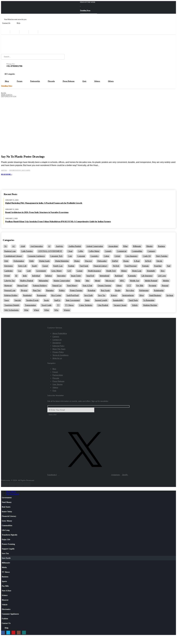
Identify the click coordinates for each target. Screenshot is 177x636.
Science (114, 295)
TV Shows (69, 305)
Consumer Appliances (36, 256)
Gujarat (79, 271)
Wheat (36, 310)
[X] (14, 31)
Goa (19, 271)
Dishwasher (102, 261)
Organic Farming (104, 285)
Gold (29, 271)
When (46, 310)
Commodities (137, 251)
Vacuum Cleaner (120, 305)
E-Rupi (137, 261)
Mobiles (166, 280)
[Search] (60, 56)
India (25, 276)
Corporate (81, 256)
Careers (55, 336)
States (87, 300)
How (163, 271)
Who (56, 310)
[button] (2, 489)
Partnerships (57, 375)
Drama (126, 261)
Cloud (70, 251)
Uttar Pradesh (103, 305)
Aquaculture (113, 246)
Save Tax (101, 295)
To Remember (148, 300)
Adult (22, 246)
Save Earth (26, 170)
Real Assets (105, 290)
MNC (122, 280)
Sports (46, 300)
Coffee (80, 251)
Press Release (69, 81)
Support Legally (101, 300)
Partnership (35, 81)
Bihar (125, 246)
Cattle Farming (27, 251)
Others (111, 81)
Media (77, 280)
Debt (6, 261)
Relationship (159, 290)
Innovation (61, 276)
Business (161, 246)
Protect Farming (76, 290)
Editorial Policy (58, 346)
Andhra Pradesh (74, 246)
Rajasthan (91, 290)
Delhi (31, 261)
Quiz (84, 81)
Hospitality (151, 271)
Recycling (130, 290)
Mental (97, 280)
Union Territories (85, 305)
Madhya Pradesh (26, 280)
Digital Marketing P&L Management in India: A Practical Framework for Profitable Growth (43, 203)
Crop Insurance (131, 256)
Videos (97, 81)
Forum (19, 81)
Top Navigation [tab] (12, 494)
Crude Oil (146, 256)
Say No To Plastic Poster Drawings (22, 156)
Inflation (48, 276)
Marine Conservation (62, 280)
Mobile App (134, 280)
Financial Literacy (100, 266)
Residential (27, 295)
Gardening (8, 271)
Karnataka (132, 276)
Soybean (169, 295)
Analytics (59, 246)
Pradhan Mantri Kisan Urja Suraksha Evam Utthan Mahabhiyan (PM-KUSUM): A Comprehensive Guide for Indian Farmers (58, 221)
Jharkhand (119, 276)
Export (45, 266)
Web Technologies (11, 310)
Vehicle (134, 305)
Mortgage (8, 285)
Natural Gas (57, 285)
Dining (77, 261)
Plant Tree (37, 290)
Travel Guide (46, 305)
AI (49, 246)
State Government (73, 300)
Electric (159, 261)
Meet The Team (58, 349)
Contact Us (6, 23)
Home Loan (136, 271)
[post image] (91, 121)
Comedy (108, 251)
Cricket (117, 256)
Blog (7, 81)
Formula (145, 266)
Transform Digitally (11, 305)
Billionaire (137, 246)
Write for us (57, 358)
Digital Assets (44, 261)
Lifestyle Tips (9, 280)
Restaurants (41, 295)
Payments (152, 285)
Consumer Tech (56, 256)
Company (151, 251)
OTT (129, 285)
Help (18, 23)
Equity (34, 266)
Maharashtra (43, 280)
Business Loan (10, 251)
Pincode (51, 81)
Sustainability (118, 300)
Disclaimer (56, 343)
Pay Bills (139, 285)
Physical (24, 290)
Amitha (4, 170)
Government (41, 271)
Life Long (162, 276)
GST (69, 271)
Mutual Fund (22, 285)
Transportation (30, 305)
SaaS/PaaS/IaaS (72, 295)
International (104, 276)
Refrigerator (143, 290)
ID (16, 276)
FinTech (116, 266)
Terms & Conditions (60, 355)
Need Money (72, 285)
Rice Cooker (56, 295)
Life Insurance (147, 276)
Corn (70, 256)
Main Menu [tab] (11, 492)
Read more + (6, 174)
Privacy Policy (58, 352)
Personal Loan (9, 290)
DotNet (115, 261)
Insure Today (76, 276)
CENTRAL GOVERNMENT (50, 251)
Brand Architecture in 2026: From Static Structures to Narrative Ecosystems (36, 212)
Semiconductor (128, 295)
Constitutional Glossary (13, 256)
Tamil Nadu (133, 300)
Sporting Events (32, 300)
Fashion (71, 266)
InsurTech (90, 276)
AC (13, 246)
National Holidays (40, 285)
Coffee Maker (94, 251)
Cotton (106, 256)
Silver (141, 295)
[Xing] (42, 31)
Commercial (121, 251)
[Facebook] (5, 31)
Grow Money (56, 271)
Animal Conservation (94, 246)
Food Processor (131, 266)
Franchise (157, 266)
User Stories (57, 384)
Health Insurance (94, 271)
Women (67, 310)
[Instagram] (33, 31)
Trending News (85, 10)
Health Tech (111, 271)
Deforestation (15, 170)
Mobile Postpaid (151, 280)
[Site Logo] (17, 44)
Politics (62, 290)
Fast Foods (84, 266)
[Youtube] (24, 31)
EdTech (148, 261)
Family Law (58, 266)
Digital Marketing (62, 261)
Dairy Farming (161, 256)
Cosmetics (94, 256)
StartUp (57, 300)
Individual (36, 276)
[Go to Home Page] (2, 91)
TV (58, 305)
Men (87, 280)
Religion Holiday (11, 295)
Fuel (168, 266)
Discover (88, 261)
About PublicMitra (59, 333)
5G (5, 246)
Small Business (155, 295)
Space (6, 300)
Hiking (124, 271)
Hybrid (7, 276)
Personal (165, 285)
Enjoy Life (22, 266)
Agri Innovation (36, 246)
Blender (149, 246)
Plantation (50, 290)
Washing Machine (150, 305)
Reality (118, 290)
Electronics (8, 266)
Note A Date (87, 285)
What (26, 310)
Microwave (109, 280)
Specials (17, 300)
